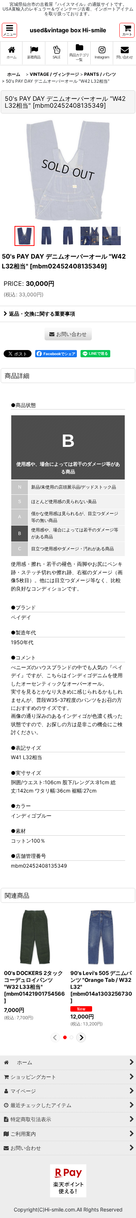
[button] (9, 30)
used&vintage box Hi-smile (68, 30)
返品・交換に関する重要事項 (42, 313)
